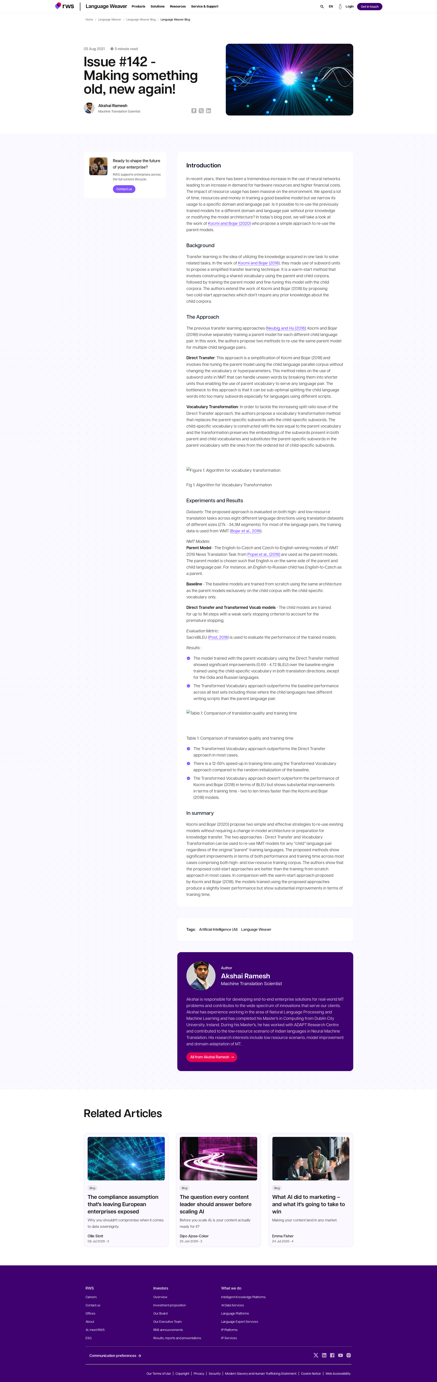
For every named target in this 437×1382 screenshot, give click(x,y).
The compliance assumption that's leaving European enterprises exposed (123, 1204)
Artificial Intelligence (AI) (218, 929)
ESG (89, 1338)
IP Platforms (229, 1330)
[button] (64, 6)
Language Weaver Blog (141, 19)
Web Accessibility (338, 1373)
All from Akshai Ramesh (209, 1056)
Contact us (124, 189)
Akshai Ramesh (112, 105)
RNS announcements (168, 1330)
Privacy (199, 1373)
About (90, 1321)
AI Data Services (232, 1305)
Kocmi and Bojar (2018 (258, 263)
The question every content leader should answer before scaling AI (216, 1204)
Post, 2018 (218, 637)
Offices (90, 1313)
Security (215, 1373)
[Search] (322, 6)
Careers (91, 1297)
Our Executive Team (167, 1321)
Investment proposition (169, 1305)
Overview (160, 1297)
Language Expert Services (239, 1321)
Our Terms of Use (159, 1373)
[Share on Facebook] (194, 110)
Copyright (182, 1373)
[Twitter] (316, 1355)
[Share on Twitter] (201, 110)
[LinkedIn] (324, 1355)
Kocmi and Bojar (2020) (229, 223)
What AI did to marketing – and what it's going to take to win (308, 1204)
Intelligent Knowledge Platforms (243, 1297)
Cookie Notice (311, 1373)
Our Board (160, 1313)
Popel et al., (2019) (263, 554)
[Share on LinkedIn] (208, 110)
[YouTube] (340, 1355)
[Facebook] (332, 1355)
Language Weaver (109, 19)
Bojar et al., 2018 (245, 530)
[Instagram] (348, 1355)
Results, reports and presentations (177, 1338)
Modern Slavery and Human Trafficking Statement (261, 1373)
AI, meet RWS (95, 1330)
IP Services (229, 1338)
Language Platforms (235, 1313)
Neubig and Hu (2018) (286, 328)
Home (89, 19)
